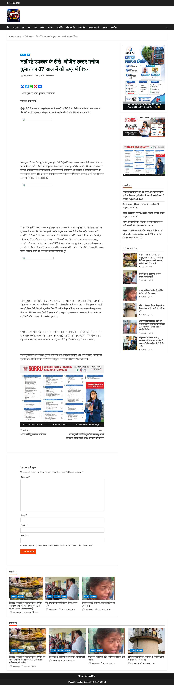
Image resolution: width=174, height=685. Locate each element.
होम (8, 27)
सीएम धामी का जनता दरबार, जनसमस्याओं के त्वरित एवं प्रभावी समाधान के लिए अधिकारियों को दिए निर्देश (130, 343)
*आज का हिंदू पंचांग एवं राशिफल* (33, 432)
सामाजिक (114, 27)
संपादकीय (82, 27)
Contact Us (90, 676)
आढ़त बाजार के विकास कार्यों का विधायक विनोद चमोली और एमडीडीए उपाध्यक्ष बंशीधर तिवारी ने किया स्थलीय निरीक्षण (142, 234)
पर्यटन (42, 27)
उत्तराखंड (16, 27)
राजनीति (60, 27)
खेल (35, 27)
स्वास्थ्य (105, 27)
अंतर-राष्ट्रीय (70, 27)
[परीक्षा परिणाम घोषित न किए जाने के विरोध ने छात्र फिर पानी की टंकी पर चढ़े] (146, 641)
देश (23, 27)
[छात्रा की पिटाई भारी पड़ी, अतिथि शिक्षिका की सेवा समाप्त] (98, 588)
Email (23, 525)
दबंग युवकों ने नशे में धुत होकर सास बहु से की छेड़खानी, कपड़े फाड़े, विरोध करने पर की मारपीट (85, 434)
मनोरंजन (50, 27)
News (23, 55)
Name (23, 515)
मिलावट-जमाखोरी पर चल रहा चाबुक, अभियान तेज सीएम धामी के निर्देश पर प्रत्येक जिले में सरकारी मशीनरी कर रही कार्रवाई (25, 606)
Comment (25, 477)
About (80, 676)
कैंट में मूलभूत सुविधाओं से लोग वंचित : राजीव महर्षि (141, 204)
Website (24, 535)
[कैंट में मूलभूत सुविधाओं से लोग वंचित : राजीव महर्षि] (62, 588)
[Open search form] (166, 27)
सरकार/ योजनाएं (94, 27)
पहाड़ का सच (28, 76)
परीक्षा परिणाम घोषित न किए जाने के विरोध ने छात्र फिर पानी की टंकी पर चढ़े (130, 310)
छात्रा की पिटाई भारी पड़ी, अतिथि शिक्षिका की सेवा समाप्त (143, 213)
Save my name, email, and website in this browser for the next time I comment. (58, 545)
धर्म (29, 27)
